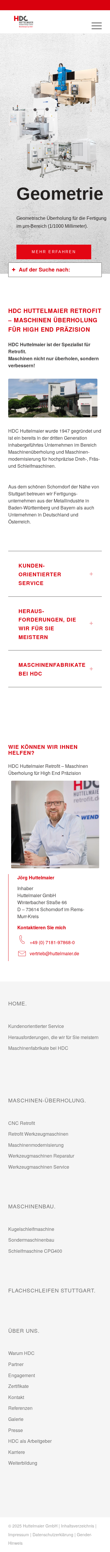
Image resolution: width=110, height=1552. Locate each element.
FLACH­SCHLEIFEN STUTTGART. (52, 1290)
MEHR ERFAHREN (54, 252)
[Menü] (94, 24)
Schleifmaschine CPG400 (35, 1250)
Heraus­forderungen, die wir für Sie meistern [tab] (47, 624)
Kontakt (16, 1397)
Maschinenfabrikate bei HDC (38, 1048)
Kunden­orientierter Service (36, 1026)
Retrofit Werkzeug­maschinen (38, 1133)
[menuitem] (94, 24)
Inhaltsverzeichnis (77, 1526)
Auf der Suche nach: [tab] (44, 269)
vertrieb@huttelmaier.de (54, 953)
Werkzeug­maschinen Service (38, 1166)
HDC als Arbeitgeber (30, 1441)
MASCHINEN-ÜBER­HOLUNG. (47, 1100)
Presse (15, 1430)
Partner (15, 1364)
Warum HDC (21, 1353)
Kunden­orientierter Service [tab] (39, 574)
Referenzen (20, 1408)
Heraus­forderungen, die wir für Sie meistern (53, 1037)
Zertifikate (18, 1386)
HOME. (17, 1003)
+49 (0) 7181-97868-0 (52, 942)
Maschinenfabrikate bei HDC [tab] (52, 669)
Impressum (18, 1534)
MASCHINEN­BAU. (32, 1206)
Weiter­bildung (22, 1462)
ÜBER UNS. (24, 1330)
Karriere (16, 1452)
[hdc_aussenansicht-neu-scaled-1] (52, 398)
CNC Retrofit (21, 1123)
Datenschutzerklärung (53, 1534)
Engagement (21, 1375)
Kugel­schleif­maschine (31, 1229)
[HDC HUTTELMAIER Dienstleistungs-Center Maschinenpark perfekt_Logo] (45, 21)
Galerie (15, 1419)
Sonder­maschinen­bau (31, 1239)
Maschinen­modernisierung (36, 1145)
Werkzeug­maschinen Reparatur (41, 1155)
